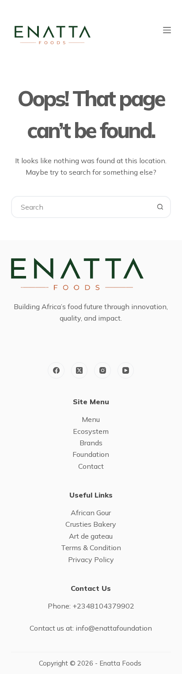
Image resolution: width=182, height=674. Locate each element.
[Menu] (167, 30)
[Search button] (160, 207)
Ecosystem (91, 431)
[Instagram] (102, 370)
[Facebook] (56, 370)
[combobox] (81, 207)
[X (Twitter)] (79, 370)
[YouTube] (126, 370)
